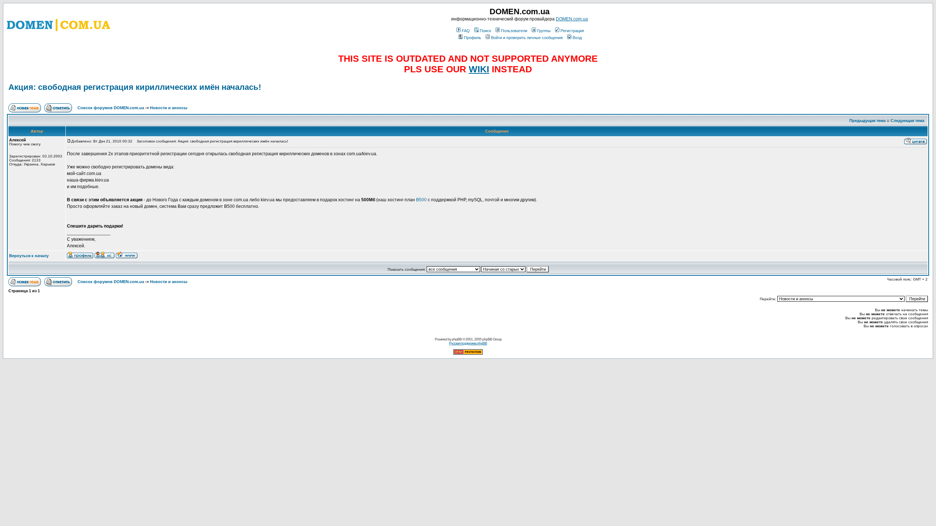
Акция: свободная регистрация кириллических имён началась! (134, 87)
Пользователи (514, 30)
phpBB (457, 339)
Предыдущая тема (867, 120)
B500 (421, 199)
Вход (577, 37)
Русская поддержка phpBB (468, 343)
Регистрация (572, 30)
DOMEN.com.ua (572, 19)
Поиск (485, 30)
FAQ (466, 30)
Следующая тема (907, 120)
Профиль (472, 37)
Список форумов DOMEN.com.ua (111, 108)
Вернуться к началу (29, 256)
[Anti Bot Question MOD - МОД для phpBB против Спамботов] (468, 353)
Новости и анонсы (168, 108)
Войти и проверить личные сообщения (527, 37)
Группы (544, 30)
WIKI (479, 69)
